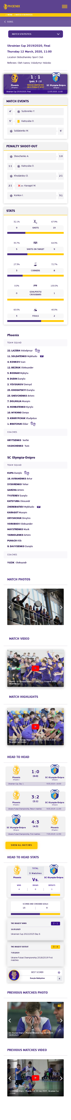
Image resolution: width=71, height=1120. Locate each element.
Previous (10, 607)
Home (10, 15)
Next (60, 607)
